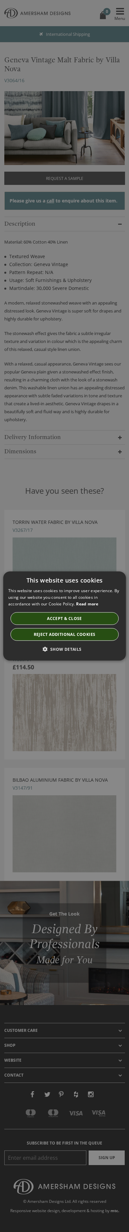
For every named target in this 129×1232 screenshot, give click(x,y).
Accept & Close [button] (64, 618)
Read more (87, 604)
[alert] (64, 616)
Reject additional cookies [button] (65, 634)
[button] (64, 648)
